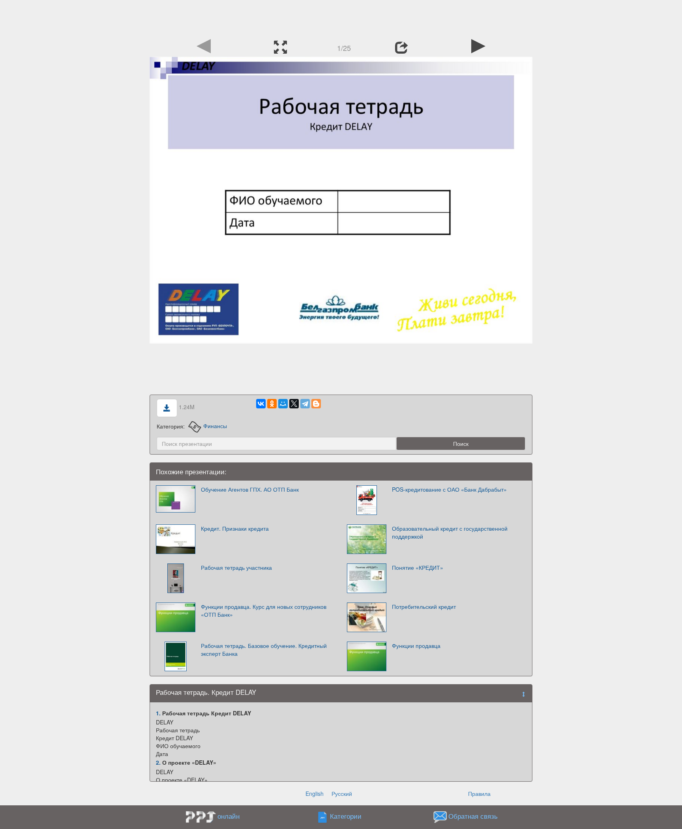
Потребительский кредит (424, 606)
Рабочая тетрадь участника (236, 567)
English (314, 793)
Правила (479, 793)
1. (158, 713)
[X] (294, 403)
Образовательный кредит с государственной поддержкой (450, 532)
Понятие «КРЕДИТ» (417, 567)
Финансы (215, 426)
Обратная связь (473, 816)
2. (158, 762)
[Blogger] (316, 403)
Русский (342, 793)
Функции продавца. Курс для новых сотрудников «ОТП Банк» (263, 610)
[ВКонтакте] (261, 403)
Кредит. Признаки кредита (235, 528)
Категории (346, 816)
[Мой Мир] (283, 403)
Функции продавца (416, 645)
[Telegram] (305, 403)
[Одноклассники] (272, 403)
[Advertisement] (341, 18)
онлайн (228, 816)
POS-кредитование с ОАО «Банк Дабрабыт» (449, 489)
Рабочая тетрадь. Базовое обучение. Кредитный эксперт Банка (264, 649)
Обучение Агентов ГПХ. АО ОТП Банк (250, 489)
